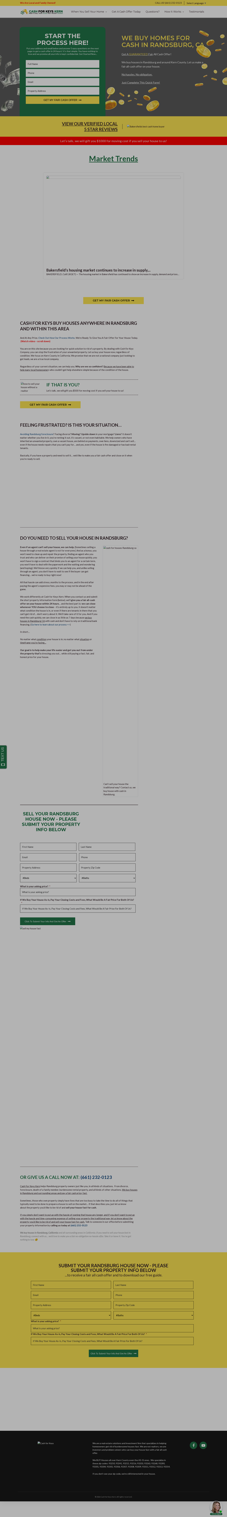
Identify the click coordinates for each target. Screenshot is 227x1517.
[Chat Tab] (113, 758)
